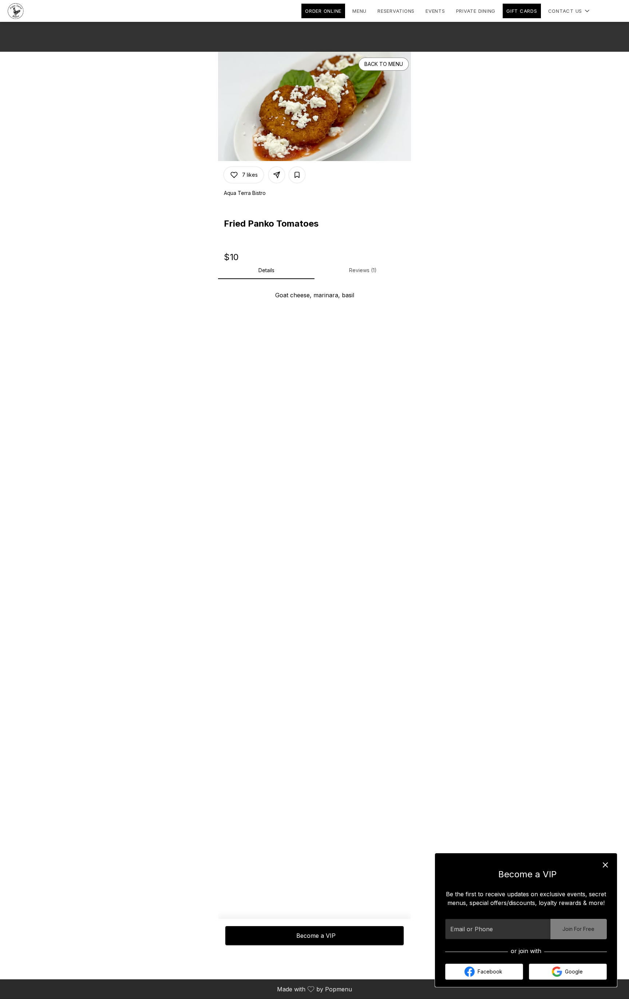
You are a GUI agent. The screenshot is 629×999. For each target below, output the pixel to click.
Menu (359, 11)
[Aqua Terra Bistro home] (38, 11)
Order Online (323, 11)
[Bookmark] (297, 175)
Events (435, 11)
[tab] (266, 270)
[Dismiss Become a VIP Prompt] (605, 865)
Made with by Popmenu (178, 989)
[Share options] (277, 175)
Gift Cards (521, 11)
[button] (570, 11)
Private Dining (476, 11)
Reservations (396, 11)
